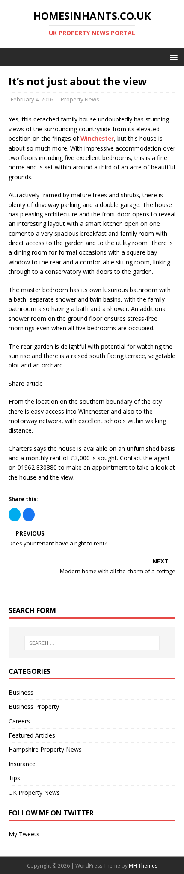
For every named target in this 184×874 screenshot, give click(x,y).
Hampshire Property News (45, 749)
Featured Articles (32, 735)
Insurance (22, 764)
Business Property (34, 706)
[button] (172, 56)
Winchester (97, 138)
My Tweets (24, 834)
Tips (14, 778)
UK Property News (34, 792)
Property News (80, 99)
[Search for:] (92, 643)
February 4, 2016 (32, 99)
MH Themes (143, 865)
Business (21, 692)
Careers (19, 721)
